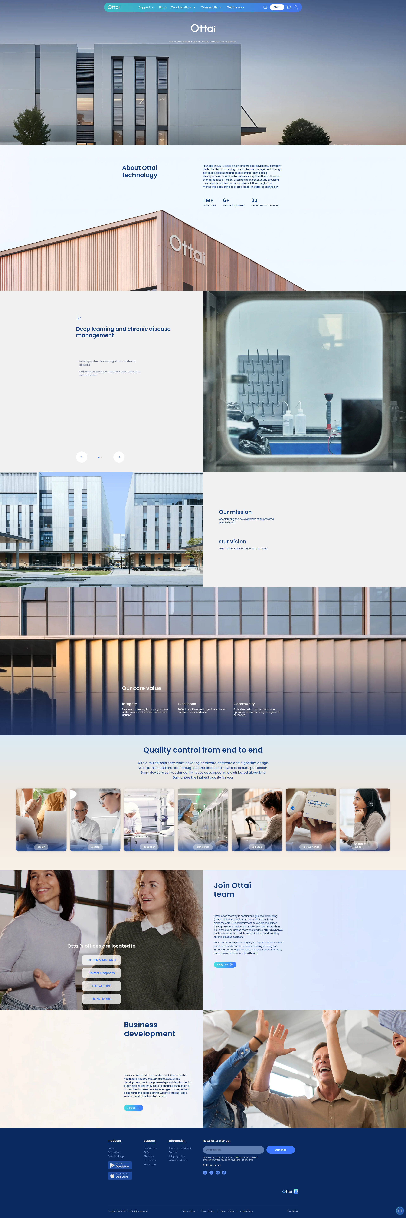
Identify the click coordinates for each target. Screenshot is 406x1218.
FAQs (146, 1152)
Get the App (235, 7)
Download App (116, 1156)
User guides (150, 1148)
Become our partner (180, 1148)
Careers (173, 1152)
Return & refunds (178, 1160)
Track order (150, 1164)
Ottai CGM (114, 1152)
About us (149, 1156)
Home (111, 1148)
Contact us (150, 1160)
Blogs (163, 7)
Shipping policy (177, 1156)
